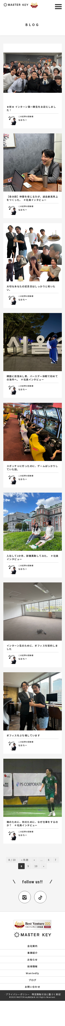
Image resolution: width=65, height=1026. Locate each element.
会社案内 (32, 946)
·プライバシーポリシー (17, 994)
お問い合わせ (32, 986)
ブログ (32, 980)
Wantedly (32, 973)
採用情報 (32, 966)
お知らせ (32, 959)
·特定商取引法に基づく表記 (45, 994)
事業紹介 (32, 952)
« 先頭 (24, 859)
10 (36, 866)
